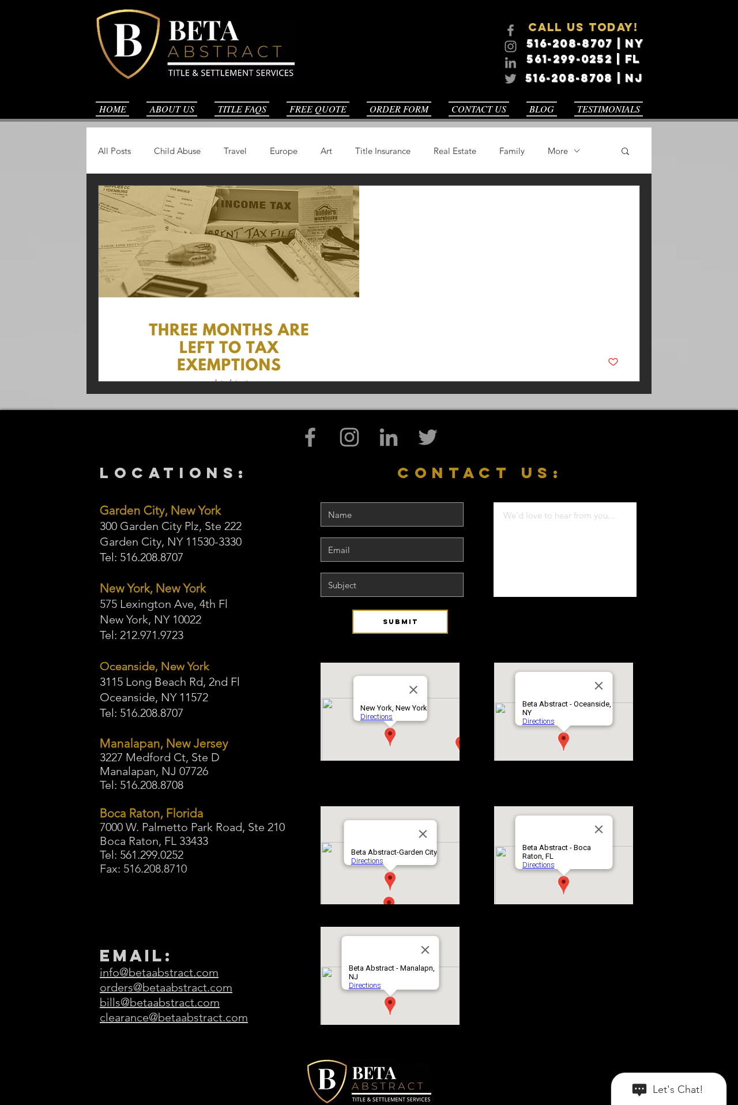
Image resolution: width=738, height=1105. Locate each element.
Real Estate (455, 150)
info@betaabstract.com (159, 972)
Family (512, 150)
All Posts (114, 150)
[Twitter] (510, 79)
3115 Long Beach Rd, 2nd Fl (170, 682)
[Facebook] (510, 30)
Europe (284, 150)
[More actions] (617, 209)
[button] (625, 152)
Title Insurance (383, 150)
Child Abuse (177, 150)
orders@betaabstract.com (166, 987)
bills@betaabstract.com (160, 1002)
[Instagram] (510, 46)
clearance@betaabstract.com (174, 1017)
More (558, 150)
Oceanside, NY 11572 (154, 697)
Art (326, 150)
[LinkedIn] (510, 62)
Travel (235, 150)
